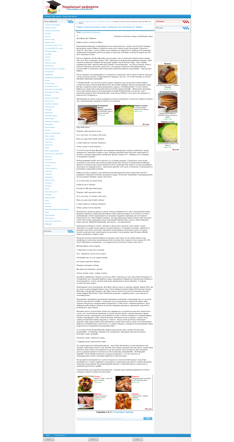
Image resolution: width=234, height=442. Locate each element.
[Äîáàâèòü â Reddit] (109, 426)
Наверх (48, 435)
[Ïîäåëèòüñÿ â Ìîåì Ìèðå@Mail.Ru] (91, 422)
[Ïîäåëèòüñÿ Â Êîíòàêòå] (80, 422)
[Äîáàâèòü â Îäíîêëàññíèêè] (87, 422)
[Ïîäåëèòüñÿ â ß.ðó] (145, 426)
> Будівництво (48, 177)
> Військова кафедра (50, 51)
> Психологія (48, 156)
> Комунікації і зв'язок (51, 86)
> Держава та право (50, 63)
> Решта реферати (49, 139)
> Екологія (47, 203)
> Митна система (49, 180)
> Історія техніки (49, 83)
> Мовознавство (49, 218)
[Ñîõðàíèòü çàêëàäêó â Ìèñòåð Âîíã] (80, 426)
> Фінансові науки (49, 197)
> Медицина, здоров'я (50, 115)
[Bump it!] (113, 422)
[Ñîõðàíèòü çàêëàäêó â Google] (131, 422)
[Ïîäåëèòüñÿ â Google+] (98, 422)
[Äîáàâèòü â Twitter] (131, 426)
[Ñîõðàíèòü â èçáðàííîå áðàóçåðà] (113, 430)
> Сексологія (48, 171)
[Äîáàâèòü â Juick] (138, 422)
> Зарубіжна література (51, 104)
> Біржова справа (49, 42)
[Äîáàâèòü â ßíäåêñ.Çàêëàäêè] (142, 426)
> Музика (47, 130)
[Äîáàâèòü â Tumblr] (127, 426)
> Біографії (47, 33)
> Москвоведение (49, 127)
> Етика (46, 212)
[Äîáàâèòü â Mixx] (83, 426)
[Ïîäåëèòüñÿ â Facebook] (83, 422)
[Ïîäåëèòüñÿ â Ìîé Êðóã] (87, 426)
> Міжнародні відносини (51, 121)
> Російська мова (49, 107)
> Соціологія (48, 174)
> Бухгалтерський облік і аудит (53, 48)
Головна (47, 16)
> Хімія (46, 200)
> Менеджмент (48, 124)
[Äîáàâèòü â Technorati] (123, 426)
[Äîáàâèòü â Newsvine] (94, 426)
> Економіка (48, 206)
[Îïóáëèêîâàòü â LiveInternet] (145, 422)
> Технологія (48, 183)
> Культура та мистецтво (51, 98)
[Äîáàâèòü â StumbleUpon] (116, 426)
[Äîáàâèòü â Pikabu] (98, 426)
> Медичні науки (49, 118)
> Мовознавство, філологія (52, 221)
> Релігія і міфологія (50, 168)
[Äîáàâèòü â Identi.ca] (134, 422)
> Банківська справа (50, 28)
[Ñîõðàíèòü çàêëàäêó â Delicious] (109, 422)
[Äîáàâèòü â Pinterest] (102, 426)
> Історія (46, 80)
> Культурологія (49, 101)
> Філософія (48, 195)
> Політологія (48, 145)
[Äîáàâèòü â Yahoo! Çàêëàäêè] (138, 426)
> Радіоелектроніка (50, 162)
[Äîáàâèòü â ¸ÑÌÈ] (149, 426)
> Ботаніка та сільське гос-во (53, 45)
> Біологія (47, 36)
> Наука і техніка (49, 136)
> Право (46, 148)
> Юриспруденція (49, 215)
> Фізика (46, 189)
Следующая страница (123, 412)
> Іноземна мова (49, 72)
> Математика (48, 113)
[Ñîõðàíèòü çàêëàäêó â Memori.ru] (149, 422)
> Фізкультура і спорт (50, 192)
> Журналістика (49, 66)
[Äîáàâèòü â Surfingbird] (120, 426)
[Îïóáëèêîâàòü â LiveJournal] (94, 422)
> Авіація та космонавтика (52, 25)
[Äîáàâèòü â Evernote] (123, 422)
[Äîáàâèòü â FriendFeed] (127, 422)
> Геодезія (47, 57)
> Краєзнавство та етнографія (53, 89)
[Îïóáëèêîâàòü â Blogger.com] (102, 422)
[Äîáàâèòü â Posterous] (105, 426)
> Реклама (47, 165)
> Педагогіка (48, 142)
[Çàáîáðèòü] (105, 422)
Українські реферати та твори (87, 21)
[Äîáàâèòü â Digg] (120, 422)
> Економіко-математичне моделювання (56, 209)
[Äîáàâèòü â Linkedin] (142, 422)
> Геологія (47, 60)
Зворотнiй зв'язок (70, 16)
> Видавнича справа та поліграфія (54, 69)
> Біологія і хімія (49, 39)
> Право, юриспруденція (51, 151)
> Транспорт (48, 186)
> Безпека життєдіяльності (52, 30)
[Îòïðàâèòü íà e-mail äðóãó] (116, 430)
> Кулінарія (47, 95)
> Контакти (48, 224)
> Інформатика (48, 74)
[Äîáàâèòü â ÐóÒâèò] (113, 426)
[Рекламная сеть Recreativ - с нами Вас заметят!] (146, 124)
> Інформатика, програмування (53, 77)
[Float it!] (116, 422)
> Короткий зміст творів (51, 92)
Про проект (57, 16)
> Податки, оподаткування (52, 133)
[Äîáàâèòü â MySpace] (91, 426)
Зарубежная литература (104, 21)
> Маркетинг (48, 110)
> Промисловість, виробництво (53, 154)
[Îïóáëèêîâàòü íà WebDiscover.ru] (134, 426)
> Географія (47, 54)
